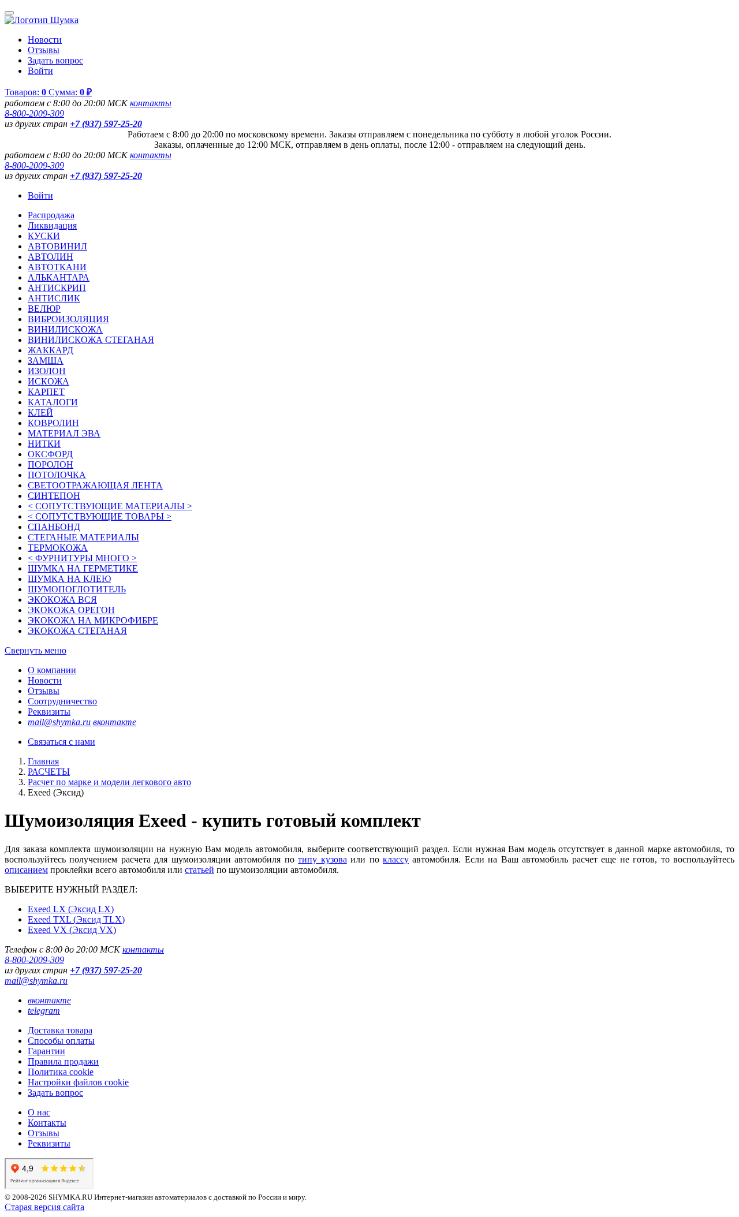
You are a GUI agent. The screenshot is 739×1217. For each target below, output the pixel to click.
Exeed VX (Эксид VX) (72, 930)
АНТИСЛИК (54, 298)
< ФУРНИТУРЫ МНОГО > (82, 558)
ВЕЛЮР (44, 308)
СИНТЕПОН (54, 496)
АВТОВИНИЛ (57, 246)
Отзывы (43, 50)
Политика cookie (61, 1072)
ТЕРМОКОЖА (58, 547)
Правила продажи (63, 1061)
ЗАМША (46, 360)
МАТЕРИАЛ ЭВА (64, 433)
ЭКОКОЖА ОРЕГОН (71, 610)
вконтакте (114, 722)
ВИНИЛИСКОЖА (65, 329)
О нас (39, 1112)
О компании (52, 670)
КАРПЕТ (46, 392)
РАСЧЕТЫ (49, 772)
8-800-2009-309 (34, 113)
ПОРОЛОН (50, 464)
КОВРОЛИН (53, 423)
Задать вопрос (55, 60)
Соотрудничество (62, 701)
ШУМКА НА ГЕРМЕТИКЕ (83, 568)
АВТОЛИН (50, 257)
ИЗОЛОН (47, 371)
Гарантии (46, 1051)
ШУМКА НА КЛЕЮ (69, 579)
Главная (43, 761)
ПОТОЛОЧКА (57, 475)
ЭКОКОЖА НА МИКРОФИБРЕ (93, 620)
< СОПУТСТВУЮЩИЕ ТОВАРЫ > (99, 516)
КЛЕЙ (40, 412)
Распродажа (51, 215)
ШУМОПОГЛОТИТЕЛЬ (77, 589)
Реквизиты (49, 711)
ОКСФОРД (50, 454)
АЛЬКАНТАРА (58, 277)
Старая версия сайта (44, 1207)
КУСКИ (44, 236)
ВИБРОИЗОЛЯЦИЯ (68, 319)
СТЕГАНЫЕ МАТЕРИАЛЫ (83, 537)
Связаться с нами (61, 741)
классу (396, 859)
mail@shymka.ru (59, 722)
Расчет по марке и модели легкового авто (109, 782)
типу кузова (322, 859)
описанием (26, 870)
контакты (150, 103)
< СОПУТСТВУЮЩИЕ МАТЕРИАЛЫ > (110, 506)
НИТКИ (44, 444)
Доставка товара (60, 1030)
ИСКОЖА (48, 381)
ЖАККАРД (50, 350)
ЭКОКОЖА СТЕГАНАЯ (77, 631)
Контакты (47, 1123)
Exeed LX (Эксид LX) (71, 909)
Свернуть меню (35, 650)
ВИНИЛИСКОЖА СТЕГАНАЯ (91, 340)
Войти (40, 71)
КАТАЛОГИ (53, 402)
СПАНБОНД (54, 527)
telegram (44, 1011)
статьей (199, 870)
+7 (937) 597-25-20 (106, 124)
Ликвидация (52, 225)
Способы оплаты (61, 1041)
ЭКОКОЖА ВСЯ (62, 599)
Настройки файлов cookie (78, 1082)
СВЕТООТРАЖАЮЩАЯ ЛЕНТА (95, 485)
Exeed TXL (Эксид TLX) (76, 919)
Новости (45, 39)
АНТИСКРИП (57, 288)
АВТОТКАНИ (57, 267)
